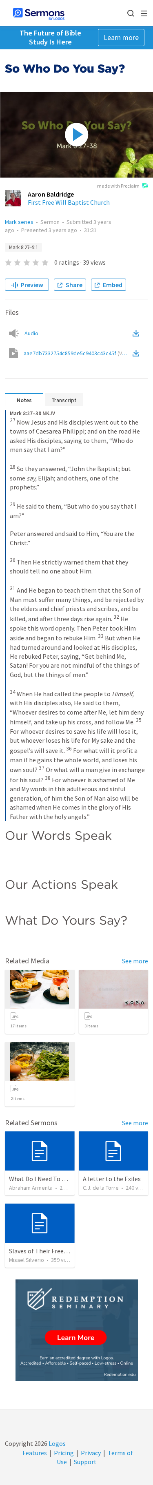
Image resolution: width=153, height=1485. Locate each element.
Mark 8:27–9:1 (23, 247)
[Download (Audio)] (137, 333)
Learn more (121, 37)
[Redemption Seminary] (77, 1330)
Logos (56, 1443)
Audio (31, 333)
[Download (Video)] (137, 353)
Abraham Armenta (31, 1187)
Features (34, 1453)
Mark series (19, 222)
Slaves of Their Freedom (42, 1251)
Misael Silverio (26, 1260)
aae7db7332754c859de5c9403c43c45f (77, 353)
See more (135, 961)
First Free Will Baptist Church (69, 202)
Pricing (64, 1453)
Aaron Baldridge (51, 194)
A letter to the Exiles (112, 1179)
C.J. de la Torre (101, 1187)
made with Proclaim (118, 186)
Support (85, 1462)
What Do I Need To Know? (44, 1179)
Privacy (91, 1453)
